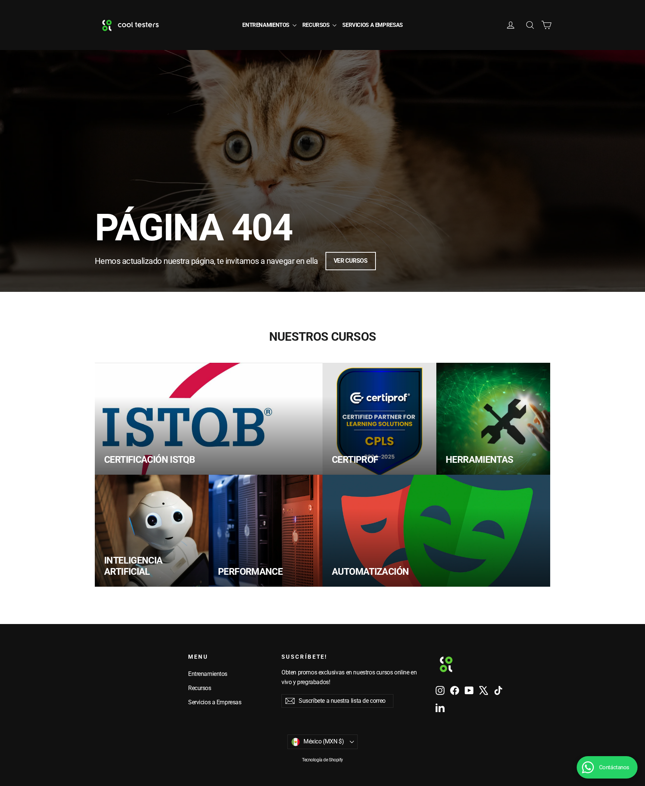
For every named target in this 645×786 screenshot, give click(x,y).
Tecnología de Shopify (322, 759)
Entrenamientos (266, 25)
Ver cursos (351, 260)
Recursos (316, 25)
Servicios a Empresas (372, 25)
